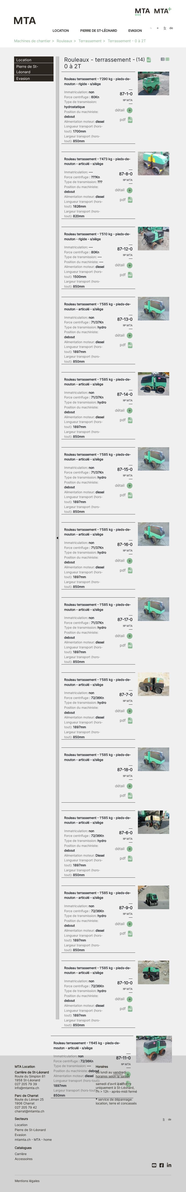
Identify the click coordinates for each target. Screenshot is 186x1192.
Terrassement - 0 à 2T (127, 41)
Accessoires (23, 1159)
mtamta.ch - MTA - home (33, 1139)
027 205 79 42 (26, 1107)
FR (165, 28)
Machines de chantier (32, 41)
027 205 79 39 (26, 1084)
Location (61, 30)
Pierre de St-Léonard (98, 30)
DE (171, 28)
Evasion (135, 30)
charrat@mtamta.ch (29, 1111)
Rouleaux (64, 41)
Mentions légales (27, 1181)
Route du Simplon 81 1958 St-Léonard (32, 1076)
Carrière (21, 1154)
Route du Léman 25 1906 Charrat (29, 1099)
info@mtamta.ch (27, 1088)
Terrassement (90, 41)
